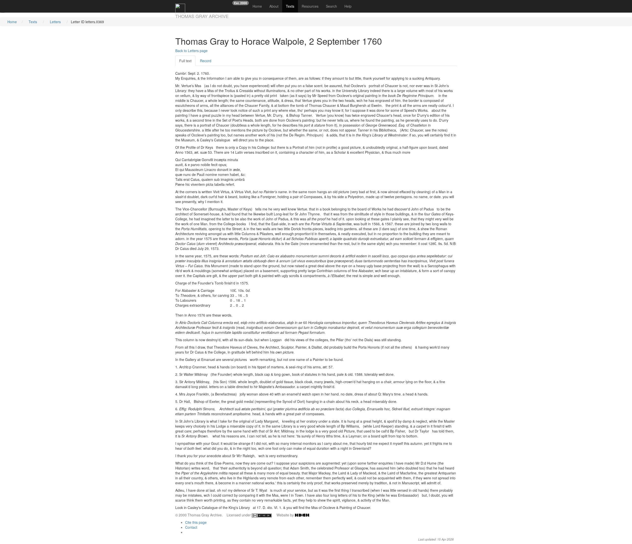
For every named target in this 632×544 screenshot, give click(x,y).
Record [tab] (205, 60)
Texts (290, 6)
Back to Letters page (191, 50)
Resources (310, 6)
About (273, 6)
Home (259, 6)
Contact (191, 527)
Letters (55, 21)
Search (331, 6)
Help (348, 6)
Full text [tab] (185, 60)
